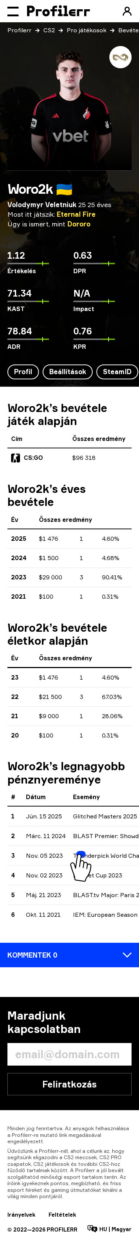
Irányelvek (21, 1214)
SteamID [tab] (117, 371)
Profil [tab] (23, 371)
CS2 (49, 30)
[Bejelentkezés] (127, 11)
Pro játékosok (86, 30)
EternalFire (76, 214)
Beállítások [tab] (67, 371)
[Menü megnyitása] (13, 11)
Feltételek (62, 1214)
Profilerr (19, 30)
